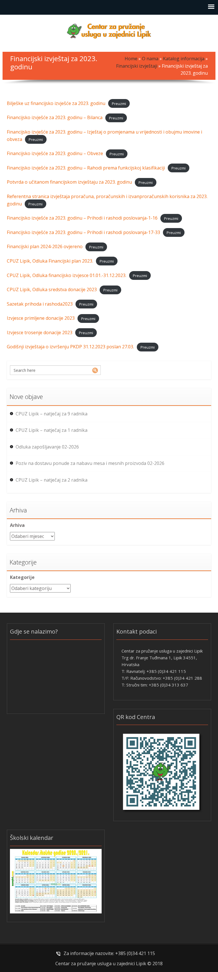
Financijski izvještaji (136, 66)
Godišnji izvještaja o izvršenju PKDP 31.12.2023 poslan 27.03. (70, 347)
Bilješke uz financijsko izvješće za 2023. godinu (56, 103)
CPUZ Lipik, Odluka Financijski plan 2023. (50, 261)
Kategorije (22, 577)
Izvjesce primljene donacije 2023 (41, 318)
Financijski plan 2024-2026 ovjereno (45, 246)
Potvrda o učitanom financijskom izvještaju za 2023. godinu (69, 182)
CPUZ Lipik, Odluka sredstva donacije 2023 (52, 289)
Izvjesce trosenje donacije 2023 (39, 332)
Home (131, 58)
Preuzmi (119, 103)
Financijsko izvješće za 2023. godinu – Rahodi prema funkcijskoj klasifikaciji (86, 168)
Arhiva (17, 525)
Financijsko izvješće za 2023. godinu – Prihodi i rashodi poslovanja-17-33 (83, 232)
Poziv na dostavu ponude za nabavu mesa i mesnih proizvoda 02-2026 (90, 463)
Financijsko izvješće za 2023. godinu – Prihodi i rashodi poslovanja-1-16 (82, 218)
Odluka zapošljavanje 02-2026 (47, 447)
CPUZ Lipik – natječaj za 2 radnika (51, 480)
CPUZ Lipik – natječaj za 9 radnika (51, 414)
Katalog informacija (183, 58)
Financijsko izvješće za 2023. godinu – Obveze (55, 153)
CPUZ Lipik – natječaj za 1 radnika (51, 430)
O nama (150, 58)
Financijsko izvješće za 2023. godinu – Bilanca (54, 117)
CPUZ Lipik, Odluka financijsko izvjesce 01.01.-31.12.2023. (66, 275)
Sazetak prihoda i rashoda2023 (40, 304)
